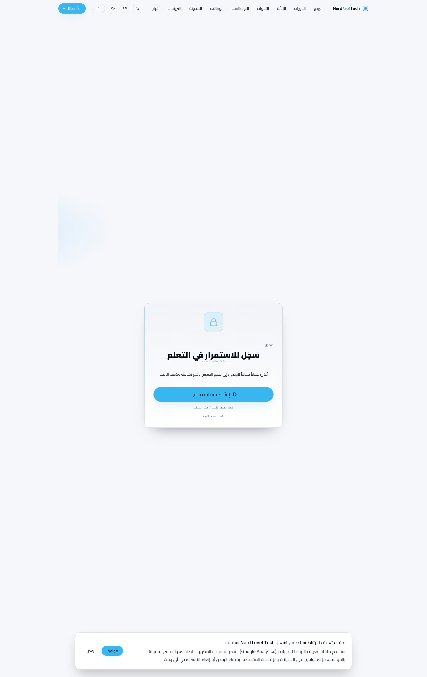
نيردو (317, 8)
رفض (90, 650)
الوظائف (217, 8)
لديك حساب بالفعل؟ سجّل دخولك (213, 407)
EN (125, 8)
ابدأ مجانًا (75, 8)
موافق (112, 650)
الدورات (300, 8)
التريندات (174, 8)
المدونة (195, 8)
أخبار (156, 8)
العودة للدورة (210, 416)
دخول (97, 8)
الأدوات (263, 8)
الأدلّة (281, 8)
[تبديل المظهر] (113, 8)
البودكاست (240, 8)
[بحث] (137, 8)
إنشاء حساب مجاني (210, 394)
